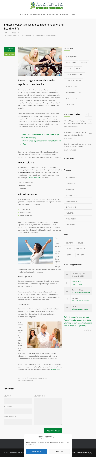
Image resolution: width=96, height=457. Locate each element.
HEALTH (68, 249)
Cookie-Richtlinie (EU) (84, 453)
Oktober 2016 (71, 207)
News (78, 69)
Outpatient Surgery (25, 381)
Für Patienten (52, 14)
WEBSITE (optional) (10, 416)
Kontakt (73, 14)
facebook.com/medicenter (81, 301)
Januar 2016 (70, 225)
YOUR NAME (8, 396)
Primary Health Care (73, 93)
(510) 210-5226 (77, 284)
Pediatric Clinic (72, 87)
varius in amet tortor (35, 178)
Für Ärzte (64, 14)
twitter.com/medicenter (80, 309)
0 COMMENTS (9, 54)
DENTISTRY (69, 243)
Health (68, 69)
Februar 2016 (71, 219)
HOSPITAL (69, 255)
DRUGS (80, 243)
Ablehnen (59, 451)
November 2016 (71, 201)
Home (6, 33)
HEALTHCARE (80, 249)
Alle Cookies (37, 451)
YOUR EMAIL (8, 406)
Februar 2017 (71, 183)
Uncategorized (72, 104)
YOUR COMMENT (39, 396)
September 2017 (72, 177)
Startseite (24, 14)
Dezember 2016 (71, 195)
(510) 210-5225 (77, 282)
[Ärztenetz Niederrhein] (48, 5)
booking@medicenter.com (81, 293)
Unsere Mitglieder (37, 14)
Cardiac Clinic (34, 378)
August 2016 (70, 213)
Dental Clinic (71, 63)
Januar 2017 (70, 189)
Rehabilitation (71, 98)
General (43, 378)
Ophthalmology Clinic (74, 75)
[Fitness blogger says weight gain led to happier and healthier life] (40, 61)
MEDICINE (80, 255)
